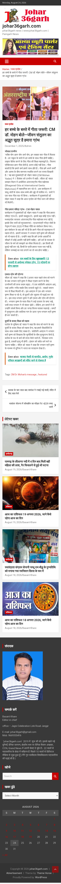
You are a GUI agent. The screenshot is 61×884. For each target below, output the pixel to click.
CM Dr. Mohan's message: (24, 374)
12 (30, 830)
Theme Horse (44, 873)
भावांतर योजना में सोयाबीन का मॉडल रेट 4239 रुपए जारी (31, 405)
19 (30, 836)
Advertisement (14, 873)
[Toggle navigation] (6, 61)
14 (46, 830)
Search (55, 776)
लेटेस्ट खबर (12, 419)
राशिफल (9, 506)
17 (14, 836)
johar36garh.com (21, 26)
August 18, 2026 (13, 575)
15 (54, 830)
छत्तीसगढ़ (9, 454)
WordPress (41, 877)
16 (6, 836)
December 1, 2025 (14, 146)
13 (38, 830)
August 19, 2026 (13, 469)
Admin (28, 146)
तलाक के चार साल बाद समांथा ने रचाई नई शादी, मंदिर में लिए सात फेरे (32, 392)
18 (22, 836)
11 (22, 830)
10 (14, 830)
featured (42, 374)
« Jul (4, 854)
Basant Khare (29, 469)
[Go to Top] (55, 869)
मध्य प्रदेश (9, 124)
